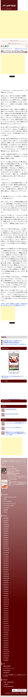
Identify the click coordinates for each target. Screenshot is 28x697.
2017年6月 (6, 561)
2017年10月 (6, 552)
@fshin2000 (23, 693)
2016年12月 (6, 574)
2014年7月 (6, 636)
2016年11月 (6, 576)
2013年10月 (6, 655)
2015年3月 (6, 619)
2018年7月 (6, 533)
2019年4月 (6, 520)
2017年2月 (6, 569)
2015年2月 (6, 621)
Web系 (5, 499)
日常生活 (6, 512)
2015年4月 (6, 617)
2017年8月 (6, 556)
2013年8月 (6, 660)
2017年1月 (6, 571)
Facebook (6, 684)
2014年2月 (6, 647)
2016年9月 (6, 580)
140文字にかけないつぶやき (21, 48)
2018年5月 (6, 537)
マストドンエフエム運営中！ (13, 470)
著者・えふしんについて (14, 43)
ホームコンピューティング (10, 503)
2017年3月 (6, 567)
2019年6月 (6, 518)
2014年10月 (6, 629)
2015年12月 (6, 599)
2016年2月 (6, 595)
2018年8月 (6, 531)
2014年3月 (6, 645)
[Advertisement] (14, 24)
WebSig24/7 (6, 672)
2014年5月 (6, 640)
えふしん (9, 468)
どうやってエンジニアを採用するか (13, 427)
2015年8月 (6, 608)
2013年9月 (6, 657)
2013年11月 (6, 653)
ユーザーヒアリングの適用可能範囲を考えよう (15, 422)
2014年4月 (6, 642)
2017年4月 (6, 565)
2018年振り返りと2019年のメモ (12, 340)
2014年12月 (6, 625)
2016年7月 (6, 584)
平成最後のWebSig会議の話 (11, 342)
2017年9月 (6, 554)
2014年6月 (6, 638)
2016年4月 (6, 591)
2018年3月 (6, 541)
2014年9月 (6, 632)
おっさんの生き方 (8, 501)
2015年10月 (6, 604)
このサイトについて (14, 40)
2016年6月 (6, 586)
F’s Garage (4, 460)
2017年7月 (6, 558)
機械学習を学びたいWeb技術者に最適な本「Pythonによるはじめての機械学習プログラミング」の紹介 (15, 433)
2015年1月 (6, 623)
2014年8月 (6, 634)
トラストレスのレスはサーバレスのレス (14, 344)
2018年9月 (6, 528)
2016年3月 (6, 593)
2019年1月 (6, 522)
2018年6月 (6, 535)
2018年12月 (6, 524)
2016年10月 (6, 578)
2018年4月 (6, 539)
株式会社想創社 (10, 473)
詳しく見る (11, 466)
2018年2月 (6, 543)
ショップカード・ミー (9, 668)
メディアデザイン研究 (9, 505)
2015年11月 (6, 602)
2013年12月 (6, 651)
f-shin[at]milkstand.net (9, 686)
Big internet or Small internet (11, 413)
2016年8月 (6, 582)
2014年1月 (6, 649)
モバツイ (11, 474)
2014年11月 (6, 627)
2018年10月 (6, 526)
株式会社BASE (7, 670)
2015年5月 (6, 614)
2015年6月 (6, 612)
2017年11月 (6, 550)
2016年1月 (6, 597)
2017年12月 (6, 548)
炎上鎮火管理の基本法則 (10, 409)
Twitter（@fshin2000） (9, 682)
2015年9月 (6, 606)
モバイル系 (6, 507)
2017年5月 (6, 563)
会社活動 (6, 509)
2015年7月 (6, 610)
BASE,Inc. (9, 472)
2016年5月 (6, 589)
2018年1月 (6, 546)
